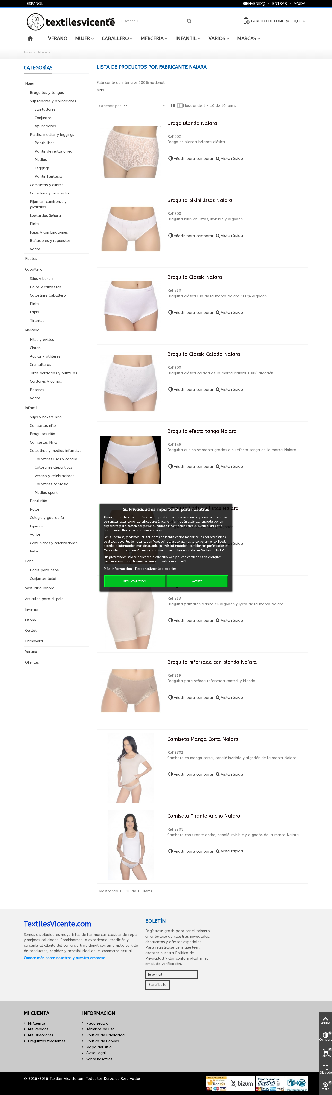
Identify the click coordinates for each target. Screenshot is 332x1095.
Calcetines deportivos (53, 467)
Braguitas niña (42, 434)
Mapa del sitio (98, 1047)
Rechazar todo (134, 581)
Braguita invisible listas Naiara (203, 508)
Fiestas (31, 258)
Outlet (31, 630)
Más (100, 90)
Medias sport (46, 493)
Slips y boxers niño (46, 417)
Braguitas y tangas (47, 92)
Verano (57, 38)
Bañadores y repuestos (50, 240)
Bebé (34, 551)
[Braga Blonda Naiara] (130, 152)
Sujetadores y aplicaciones (53, 101)
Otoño (30, 620)
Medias (41, 160)
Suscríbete (157, 984)
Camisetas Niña (43, 442)
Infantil (186, 38)
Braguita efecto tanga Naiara (202, 431)
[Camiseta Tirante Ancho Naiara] (130, 845)
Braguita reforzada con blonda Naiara (212, 662)
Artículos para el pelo (44, 599)
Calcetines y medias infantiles (55, 450)
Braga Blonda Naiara (192, 123)
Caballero (115, 38)
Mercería (152, 38)
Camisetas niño (43, 425)
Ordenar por (110, 106)
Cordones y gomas (46, 381)
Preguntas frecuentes (46, 1041)
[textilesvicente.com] (71, 20)
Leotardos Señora (45, 215)
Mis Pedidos (37, 1029)
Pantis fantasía (48, 176)
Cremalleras (40, 364)
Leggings (42, 168)
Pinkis (34, 224)
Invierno (31, 609)
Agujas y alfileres (45, 356)
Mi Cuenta (36, 1023)
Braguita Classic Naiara (194, 277)
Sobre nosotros (98, 1059)
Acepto (197, 581)
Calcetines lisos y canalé (56, 459)
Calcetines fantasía (52, 484)
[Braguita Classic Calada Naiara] (130, 383)
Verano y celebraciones (54, 476)
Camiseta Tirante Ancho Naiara (203, 816)
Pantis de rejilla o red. (54, 151)
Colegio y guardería (47, 518)
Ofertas (32, 662)
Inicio (28, 52)
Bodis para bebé (44, 570)
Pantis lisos (44, 143)
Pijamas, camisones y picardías (48, 205)
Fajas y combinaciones (49, 232)
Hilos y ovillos (42, 339)
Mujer (82, 38)
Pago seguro (96, 1023)
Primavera (34, 641)
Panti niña (38, 501)
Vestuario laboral (40, 588)
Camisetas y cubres (46, 185)
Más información (118, 569)
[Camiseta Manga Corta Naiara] (130, 768)
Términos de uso (99, 1029)
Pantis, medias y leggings (52, 134)
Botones (37, 390)
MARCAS (246, 38)
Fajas (34, 312)
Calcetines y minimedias (50, 193)
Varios (217, 38)
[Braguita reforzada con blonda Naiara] (130, 691)
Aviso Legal (95, 1053)
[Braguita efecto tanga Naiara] (130, 460)
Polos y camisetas (45, 287)
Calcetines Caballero (48, 295)
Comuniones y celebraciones (54, 543)
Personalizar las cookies (156, 569)
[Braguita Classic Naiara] (130, 306)
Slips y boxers (42, 278)
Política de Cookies (102, 1041)
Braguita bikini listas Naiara (199, 200)
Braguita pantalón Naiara (197, 585)
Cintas (35, 348)
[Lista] (180, 105)
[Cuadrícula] (173, 105)
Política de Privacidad (105, 1035)
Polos (35, 509)
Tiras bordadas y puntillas (53, 373)
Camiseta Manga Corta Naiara (202, 739)
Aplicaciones (45, 126)
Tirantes (37, 320)
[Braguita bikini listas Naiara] (130, 229)
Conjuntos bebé (43, 579)
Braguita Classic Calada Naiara (203, 354)
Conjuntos (43, 118)
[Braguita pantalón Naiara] (130, 614)
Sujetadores (45, 109)
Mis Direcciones (40, 1035)
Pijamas (37, 526)
